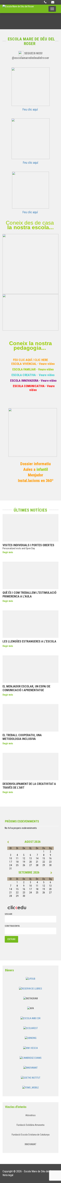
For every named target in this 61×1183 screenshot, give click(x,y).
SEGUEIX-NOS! (33, 53)
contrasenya (12, 926)
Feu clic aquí (30, 109)
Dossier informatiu (35, 463)
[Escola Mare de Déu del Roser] (18, 9)
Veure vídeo (47, 364)
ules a (31, 469)
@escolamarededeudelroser (30, 58)
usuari (8, 914)
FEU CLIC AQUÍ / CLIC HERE (30, 360)
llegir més (8, 552)
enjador (37, 475)
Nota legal (8, 1175)
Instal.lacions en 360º (35, 480)
